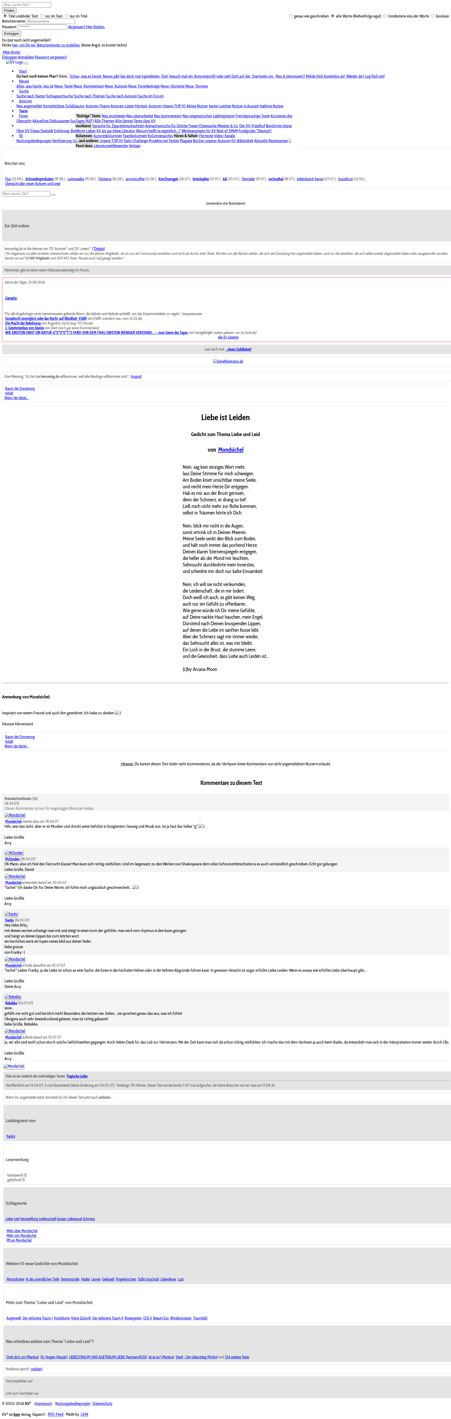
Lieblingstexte (224, 115)
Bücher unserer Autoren (211, 140)
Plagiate (186, 140)
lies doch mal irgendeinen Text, (144, 76)
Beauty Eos (161, 1318)
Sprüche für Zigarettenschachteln (118, 125)
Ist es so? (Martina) (161, 1357)
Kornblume (62, 1318)
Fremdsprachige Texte (252, 115)
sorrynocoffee (135, 179)
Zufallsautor (75, 105)
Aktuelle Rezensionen (271, 140)
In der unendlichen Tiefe (42, 1279)
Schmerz (89, 1219)
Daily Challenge (136, 140)
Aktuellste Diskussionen (51, 120)
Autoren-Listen (122, 105)
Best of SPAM (227, 130)
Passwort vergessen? (51, 57)
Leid (17, 1219)
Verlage (134, 145)
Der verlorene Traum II (107, 1318)
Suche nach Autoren (121, 96)
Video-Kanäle (224, 135)
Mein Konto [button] (11, 52)
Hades (85, 1279)
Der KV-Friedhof (252, 125)
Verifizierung (62, 140)
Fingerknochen (126, 1279)
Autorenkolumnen (107, 135)
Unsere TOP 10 (174, 105)
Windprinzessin (181, 1318)
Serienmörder (70, 1279)
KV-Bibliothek (242, 140)
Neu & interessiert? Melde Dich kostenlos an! (310, 76)
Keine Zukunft (81, 1318)
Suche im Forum (151, 96)
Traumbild (200, 1318)
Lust (180, 1279)
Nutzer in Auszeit (245, 105)
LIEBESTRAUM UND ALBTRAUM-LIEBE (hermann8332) (108, 1357)
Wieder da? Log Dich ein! (365, 76)
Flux (8, 179)
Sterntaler (248, 179)
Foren (23, 115)
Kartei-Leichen (220, 105)
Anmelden (26, 57)
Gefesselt (108, 1279)
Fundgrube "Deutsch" (255, 130)
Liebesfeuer (168, 1279)
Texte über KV (145, 120)
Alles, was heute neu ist (35, 86)
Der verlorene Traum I (37, 1318)
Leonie (95, 1279)
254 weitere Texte (237, 1357)
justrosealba (76, 179)
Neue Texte (63, 86)
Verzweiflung (29, 1219)
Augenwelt (14, 1318)
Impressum (43, 1403)
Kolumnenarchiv (160, 135)
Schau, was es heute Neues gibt (95, 76)
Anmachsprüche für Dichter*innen (171, 125)
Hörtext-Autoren (148, 105)
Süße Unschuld (148, 1279)
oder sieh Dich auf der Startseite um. (245, 76)
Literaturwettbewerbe (111, 145)
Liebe (9, 1219)
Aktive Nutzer (197, 105)
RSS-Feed (55, 1414)
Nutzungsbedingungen (33, 140)
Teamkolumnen (135, 135)
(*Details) (98, 248)
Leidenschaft (47, 1219)
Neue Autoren (116, 86)
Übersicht (24, 120)
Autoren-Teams (98, 105)
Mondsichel (231, 449)
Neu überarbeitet (139, 115)
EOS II (147, 1318)
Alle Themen (104, 120)
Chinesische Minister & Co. (219, 125)
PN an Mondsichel (19, 1240)
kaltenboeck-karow (310, 179)
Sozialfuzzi (345, 179)
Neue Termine (196, 86)
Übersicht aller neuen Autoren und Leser (33, 183)
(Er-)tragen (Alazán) (54, 1357)
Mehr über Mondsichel (22, 1231)
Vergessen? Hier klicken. (86, 26)
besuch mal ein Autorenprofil (192, 76)
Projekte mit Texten (164, 140)
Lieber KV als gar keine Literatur (110, 130)
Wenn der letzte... (16, 398)
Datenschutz (102, 1403)
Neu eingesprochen (197, 115)
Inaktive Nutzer (272, 105)
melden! (36, 1369)
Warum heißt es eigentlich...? (158, 130)
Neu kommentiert (168, 115)
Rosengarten (133, 1318)
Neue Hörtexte (173, 86)
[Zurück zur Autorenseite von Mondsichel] (13, 1066)
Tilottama (104, 179)
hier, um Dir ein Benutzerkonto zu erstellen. (46, 45)
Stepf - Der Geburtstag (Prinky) (197, 1357)
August (136, 376)
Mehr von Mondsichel (21, 1235)
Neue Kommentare (89, 86)
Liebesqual (74, 1219)
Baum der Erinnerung (20, 388)
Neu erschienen (114, 115)
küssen (62, 1219)
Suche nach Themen (89, 96)
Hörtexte (206, 135)
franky (11, 1136)
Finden (9, 11)
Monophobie (15, 1279)
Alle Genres (124, 120)
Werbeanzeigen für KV (198, 130)
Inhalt (9, 393)
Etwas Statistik (41, 130)
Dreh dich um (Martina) (23, 1357)
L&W (84, 1414)
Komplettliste (53, 105)
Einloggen (11, 34)
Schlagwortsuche (59, 96)
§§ (21, 135)
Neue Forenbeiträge (144, 86)
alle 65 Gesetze (228, 337)
